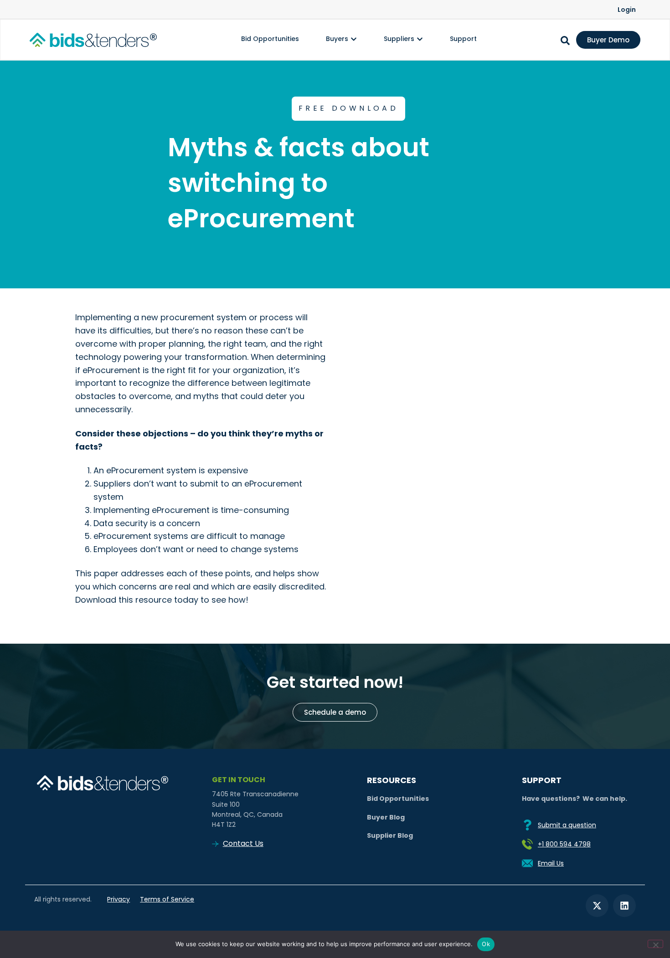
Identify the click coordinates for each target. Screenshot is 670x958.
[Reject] (655, 944)
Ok (486, 944)
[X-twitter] (597, 905)
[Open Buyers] (353, 39)
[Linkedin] (624, 905)
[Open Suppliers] (420, 39)
